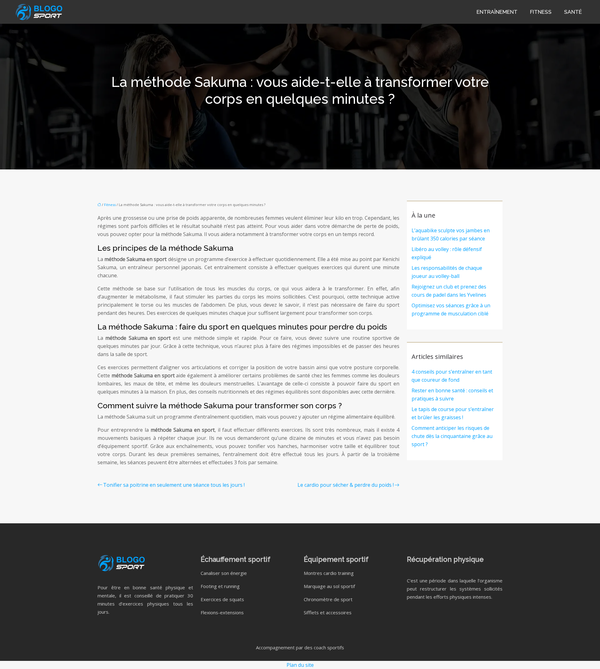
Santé (573, 12)
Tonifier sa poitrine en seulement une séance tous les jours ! (174, 484)
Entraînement (497, 12)
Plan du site (300, 664)
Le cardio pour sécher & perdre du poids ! (346, 484)
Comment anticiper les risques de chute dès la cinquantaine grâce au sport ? (452, 436)
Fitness (541, 12)
